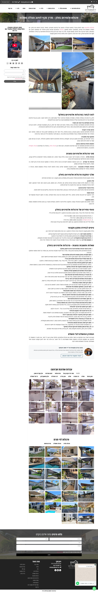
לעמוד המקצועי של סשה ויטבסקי (71, 356)
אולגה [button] (69, 376)
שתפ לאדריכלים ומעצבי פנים (33, 585)
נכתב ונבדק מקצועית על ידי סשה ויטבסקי (71, 348)
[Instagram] (94, 2)
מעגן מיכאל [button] (90, 376)
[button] (22, 63)
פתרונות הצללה (63, 8)
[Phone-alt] (60, 570)
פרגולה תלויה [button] (67, 443)
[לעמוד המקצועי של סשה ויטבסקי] (88, 352)
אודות (24, 8)
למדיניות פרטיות (18, 78)
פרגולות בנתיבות (78, 108)
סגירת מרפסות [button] (47, 443)
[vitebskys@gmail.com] (60, 567)
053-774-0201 (56, 565)
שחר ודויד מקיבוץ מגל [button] (68, 373)
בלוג (18, 8)
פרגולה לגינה (35, 571)
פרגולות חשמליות (86, 220)
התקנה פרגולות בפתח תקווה (83, 50)
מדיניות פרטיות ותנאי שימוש (33, 578)
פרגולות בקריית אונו (38, 50)
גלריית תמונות (22, 571)
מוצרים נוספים (32, 8)
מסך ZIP (23, 569)
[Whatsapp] (96, 2)
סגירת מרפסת (51, 8)
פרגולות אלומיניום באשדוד (61, 50)
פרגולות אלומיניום (76, 8)
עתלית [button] (83, 376)
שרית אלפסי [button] (58, 373)
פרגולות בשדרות (45, 108)
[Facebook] (92, 2)
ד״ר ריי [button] (78, 373)
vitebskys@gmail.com (54, 567)
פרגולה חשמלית (33, 146)
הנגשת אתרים (35, 582)
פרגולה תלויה (52, 146)
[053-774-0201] (60, 565)
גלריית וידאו (23, 573)
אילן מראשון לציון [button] (44, 376)
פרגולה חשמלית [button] (57, 443)
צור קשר (10, 8)
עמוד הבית (36, 564)
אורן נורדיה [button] (63, 376)
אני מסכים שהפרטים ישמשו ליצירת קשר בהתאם (68, 552)
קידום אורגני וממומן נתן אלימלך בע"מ (49, 591)
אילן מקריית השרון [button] (38, 373)
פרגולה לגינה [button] (75, 443)
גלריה (42, 8)
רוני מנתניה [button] (76, 376)
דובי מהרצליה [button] (54, 376)
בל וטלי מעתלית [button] (34, 376)
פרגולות (61, 29)
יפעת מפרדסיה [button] (48, 373)
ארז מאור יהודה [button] (85, 373)
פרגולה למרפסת (35, 576)
